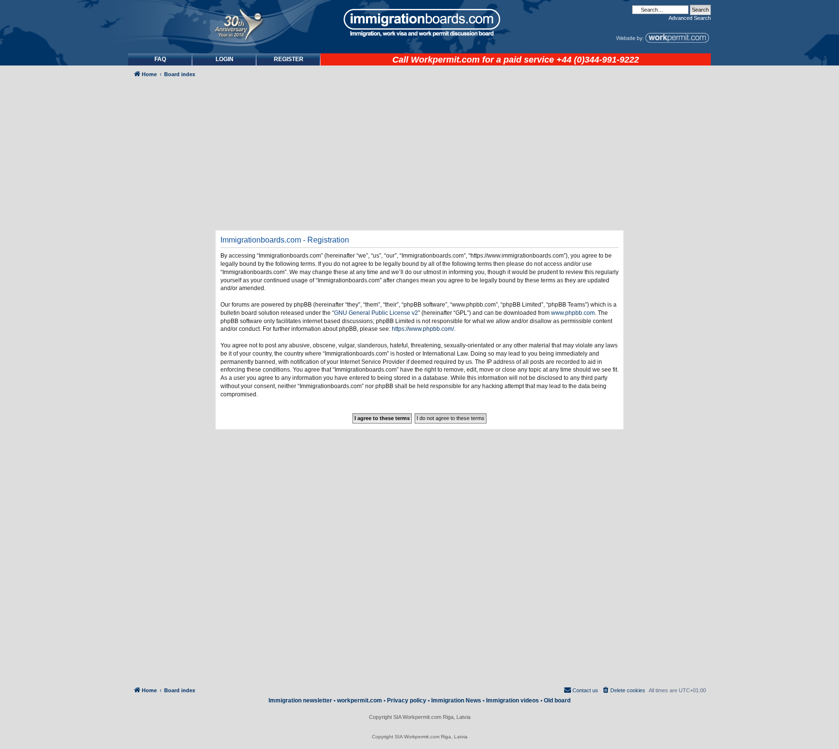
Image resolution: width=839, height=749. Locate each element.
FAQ (160, 59)
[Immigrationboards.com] (419, 22)
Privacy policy (406, 700)
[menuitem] (224, 59)
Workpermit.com (445, 60)
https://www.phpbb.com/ (423, 329)
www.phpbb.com (573, 312)
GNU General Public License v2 (376, 312)
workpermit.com (359, 700)
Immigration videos (512, 700)
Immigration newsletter (300, 700)
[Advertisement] (169, 343)
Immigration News (456, 700)
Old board (557, 700)
